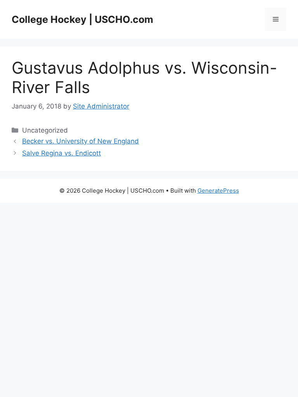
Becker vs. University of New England (80, 141)
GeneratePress (218, 190)
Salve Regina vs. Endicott (61, 153)
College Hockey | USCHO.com (82, 19)
